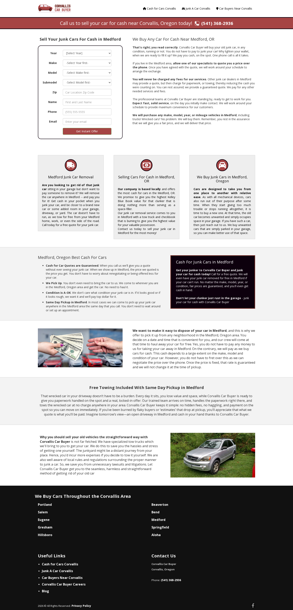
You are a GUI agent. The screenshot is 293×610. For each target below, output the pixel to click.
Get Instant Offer (87, 131)
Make (53, 63)
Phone (52, 112)
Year (53, 53)
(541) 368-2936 (170, 580)
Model (52, 73)
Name (52, 102)
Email (53, 121)
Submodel (50, 82)
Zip (54, 92)
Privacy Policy (81, 606)
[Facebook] (253, 606)
